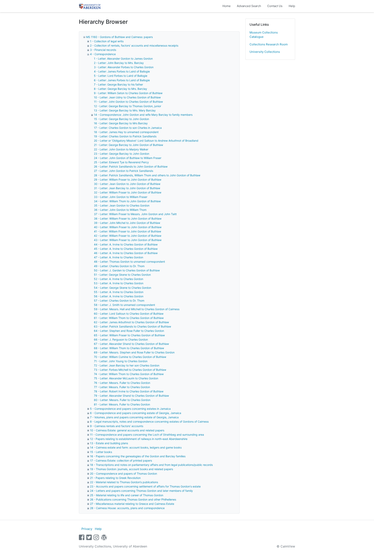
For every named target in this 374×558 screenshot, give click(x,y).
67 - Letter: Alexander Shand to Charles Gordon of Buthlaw (131, 343)
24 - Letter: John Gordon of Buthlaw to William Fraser (127, 158)
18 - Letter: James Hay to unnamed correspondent (126, 132)
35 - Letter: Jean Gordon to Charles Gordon (121, 205)
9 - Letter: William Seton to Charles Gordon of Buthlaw (128, 93)
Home (226, 6)
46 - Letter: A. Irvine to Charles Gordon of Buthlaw (126, 253)
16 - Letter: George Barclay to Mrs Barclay (121, 123)
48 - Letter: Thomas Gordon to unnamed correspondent (129, 261)
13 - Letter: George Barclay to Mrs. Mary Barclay (125, 110)
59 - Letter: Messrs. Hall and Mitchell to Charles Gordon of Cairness (136, 309)
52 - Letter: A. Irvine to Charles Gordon (118, 279)
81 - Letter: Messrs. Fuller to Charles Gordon (122, 404)
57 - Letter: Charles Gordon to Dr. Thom (119, 300)
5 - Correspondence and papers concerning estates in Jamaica (130, 408)
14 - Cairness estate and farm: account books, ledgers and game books (136, 447)
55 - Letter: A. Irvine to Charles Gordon (118, 292)
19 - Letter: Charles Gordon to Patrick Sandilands (125, 136)
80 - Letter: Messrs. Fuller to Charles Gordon (122, 400)
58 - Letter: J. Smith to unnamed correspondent (124, 304)
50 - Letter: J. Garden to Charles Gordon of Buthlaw (127, 270)
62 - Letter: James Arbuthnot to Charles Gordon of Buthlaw (131, 322)
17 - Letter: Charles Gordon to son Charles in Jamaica (128, 127)
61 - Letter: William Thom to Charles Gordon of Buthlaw (129, 318)
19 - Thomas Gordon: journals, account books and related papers (131, 469)
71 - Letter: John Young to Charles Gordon (120, 361)
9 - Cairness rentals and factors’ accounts (116, 426)
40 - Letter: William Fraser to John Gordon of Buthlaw (127, 227)
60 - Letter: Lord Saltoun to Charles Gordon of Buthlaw (128, 313)
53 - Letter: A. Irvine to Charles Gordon (118, 283)
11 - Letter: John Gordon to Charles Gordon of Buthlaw (128, 101)
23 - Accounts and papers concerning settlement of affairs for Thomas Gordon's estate (145, 486)
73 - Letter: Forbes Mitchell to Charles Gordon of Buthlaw (130, 369)
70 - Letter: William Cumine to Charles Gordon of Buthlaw (130, 356)
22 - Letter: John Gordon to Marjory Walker (121, 149)
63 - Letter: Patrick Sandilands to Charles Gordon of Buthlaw (132, 326)
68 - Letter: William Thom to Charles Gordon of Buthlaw (129, 348)
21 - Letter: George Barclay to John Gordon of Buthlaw (128, 145)
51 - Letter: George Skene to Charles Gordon (122, 274)
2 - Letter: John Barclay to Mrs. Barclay (119, 62)
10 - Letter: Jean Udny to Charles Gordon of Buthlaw (127, 97)
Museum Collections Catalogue (264, 35)
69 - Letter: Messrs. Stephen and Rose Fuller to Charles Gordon (134, 352)
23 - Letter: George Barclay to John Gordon (121, 153)
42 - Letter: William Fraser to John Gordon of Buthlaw (127, 235)
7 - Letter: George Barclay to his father (118, 84)
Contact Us (274, 6)
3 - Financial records (103, 49)
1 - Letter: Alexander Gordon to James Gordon (123, 58)
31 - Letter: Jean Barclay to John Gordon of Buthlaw (127, 188)
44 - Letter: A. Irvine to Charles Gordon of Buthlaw (126, 244)
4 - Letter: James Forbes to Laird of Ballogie (122, 71)
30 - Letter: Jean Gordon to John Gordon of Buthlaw (127, 183)
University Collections (265, 52)
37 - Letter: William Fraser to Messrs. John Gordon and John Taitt (135, 214)
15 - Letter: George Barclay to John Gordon (121, 119)
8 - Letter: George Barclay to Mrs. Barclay (120, 88)
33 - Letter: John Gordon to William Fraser (120, 197)
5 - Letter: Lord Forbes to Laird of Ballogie (120, 75)
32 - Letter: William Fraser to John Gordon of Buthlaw (127, 192)
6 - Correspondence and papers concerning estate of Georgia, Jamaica (135, 413)
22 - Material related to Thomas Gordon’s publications (124, 482)
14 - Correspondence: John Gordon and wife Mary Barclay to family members (143, 114)
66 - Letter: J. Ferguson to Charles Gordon (121, 339)
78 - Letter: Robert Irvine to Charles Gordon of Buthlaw (128, 391)
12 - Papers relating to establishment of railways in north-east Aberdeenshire (138, 439)
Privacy (86, 529)
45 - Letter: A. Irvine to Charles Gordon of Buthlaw (126, 248)
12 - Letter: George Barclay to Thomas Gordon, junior (127, 106)
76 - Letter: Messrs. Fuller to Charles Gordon (122, 382)
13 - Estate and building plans (109, 443)
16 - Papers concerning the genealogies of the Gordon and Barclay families (137, 456)
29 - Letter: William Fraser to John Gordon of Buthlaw (127, 179)
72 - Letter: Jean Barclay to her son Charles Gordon (126, 365)
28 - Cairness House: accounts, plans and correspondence (127, 508)
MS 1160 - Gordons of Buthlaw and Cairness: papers (119, 37)
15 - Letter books (101, 452)
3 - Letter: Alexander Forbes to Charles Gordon (123, 67)
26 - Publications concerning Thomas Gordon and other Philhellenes (133, 499)
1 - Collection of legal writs (106, 41)
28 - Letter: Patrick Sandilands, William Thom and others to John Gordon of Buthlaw (147, 175)
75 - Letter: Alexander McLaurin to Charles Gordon (126, 378)
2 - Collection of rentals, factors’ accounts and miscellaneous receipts (134, 45)
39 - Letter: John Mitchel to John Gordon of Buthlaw (127, 222)
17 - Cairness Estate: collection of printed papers (121, 460)
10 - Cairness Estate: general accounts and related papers (127, 430)
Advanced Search (249, 6)
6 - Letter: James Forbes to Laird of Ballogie (122, 80)
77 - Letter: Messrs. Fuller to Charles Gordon (122, 387)
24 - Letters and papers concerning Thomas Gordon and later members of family (141, 490)
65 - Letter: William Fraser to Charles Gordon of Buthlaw (129, 335)
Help (292, 6)
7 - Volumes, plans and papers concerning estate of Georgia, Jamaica (134, 417)
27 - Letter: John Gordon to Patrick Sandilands (123, 170)
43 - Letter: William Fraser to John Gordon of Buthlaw (127, 240)
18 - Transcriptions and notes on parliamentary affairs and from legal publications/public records (151, 464)
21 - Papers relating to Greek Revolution (115, 477)
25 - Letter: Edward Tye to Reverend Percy (121, 162)
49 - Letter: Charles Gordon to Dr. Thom (119, 266)
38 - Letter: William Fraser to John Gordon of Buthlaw (127, 218)
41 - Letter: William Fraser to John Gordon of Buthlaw (127, 231)
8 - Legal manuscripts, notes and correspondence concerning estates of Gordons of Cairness (149, 421)
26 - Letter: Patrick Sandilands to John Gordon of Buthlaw (131, 166)
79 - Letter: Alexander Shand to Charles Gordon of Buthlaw (131, 395)
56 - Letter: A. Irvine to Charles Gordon (118, 296)
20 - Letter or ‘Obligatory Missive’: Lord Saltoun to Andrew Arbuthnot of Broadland (146, 140)
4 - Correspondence (103, 54)
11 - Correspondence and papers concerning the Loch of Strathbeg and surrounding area (147, 434)
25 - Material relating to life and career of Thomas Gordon (126, 495)
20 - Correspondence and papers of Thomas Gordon (123, 473)
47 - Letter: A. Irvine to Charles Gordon (118, 257)
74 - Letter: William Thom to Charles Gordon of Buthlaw (129, 374)
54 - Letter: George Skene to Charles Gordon (122, 287)
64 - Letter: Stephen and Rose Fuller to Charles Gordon (129, 330)
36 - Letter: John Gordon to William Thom (120, 209)
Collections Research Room (269, 44)
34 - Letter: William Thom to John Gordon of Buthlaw (127, 201)
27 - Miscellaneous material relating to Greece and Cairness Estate (132, 503)
